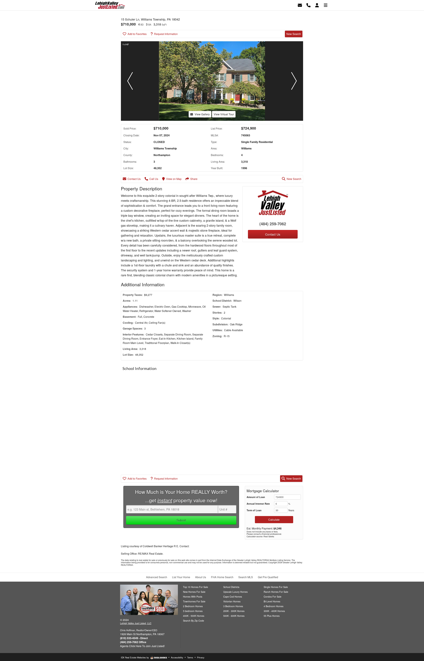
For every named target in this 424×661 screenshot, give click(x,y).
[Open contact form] (300, 5)
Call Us (153, 179)
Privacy (200, 657)
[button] (130, 81)
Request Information (166, 34)
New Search (293, 34)
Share (193, 179)
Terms (190, 657)
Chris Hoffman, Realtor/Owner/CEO (138, 630)
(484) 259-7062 (272, 223)
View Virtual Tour (224, 114)
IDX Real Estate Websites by (135, 657)
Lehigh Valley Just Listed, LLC (135, 623)
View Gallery (202, 114)
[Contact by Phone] (308, 5)
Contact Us (134, 179)
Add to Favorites (137, 34)
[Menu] (325, 5)
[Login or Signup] (317, 5)
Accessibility (177, 657)
